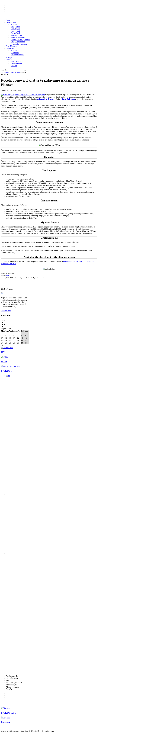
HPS (7, 276)
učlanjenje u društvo (45, 99)
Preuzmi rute (6, 311)
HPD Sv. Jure (15, 72)
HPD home (5, 72)
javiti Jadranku (68, 99)
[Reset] (25, 70)
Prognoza (5, 722)
